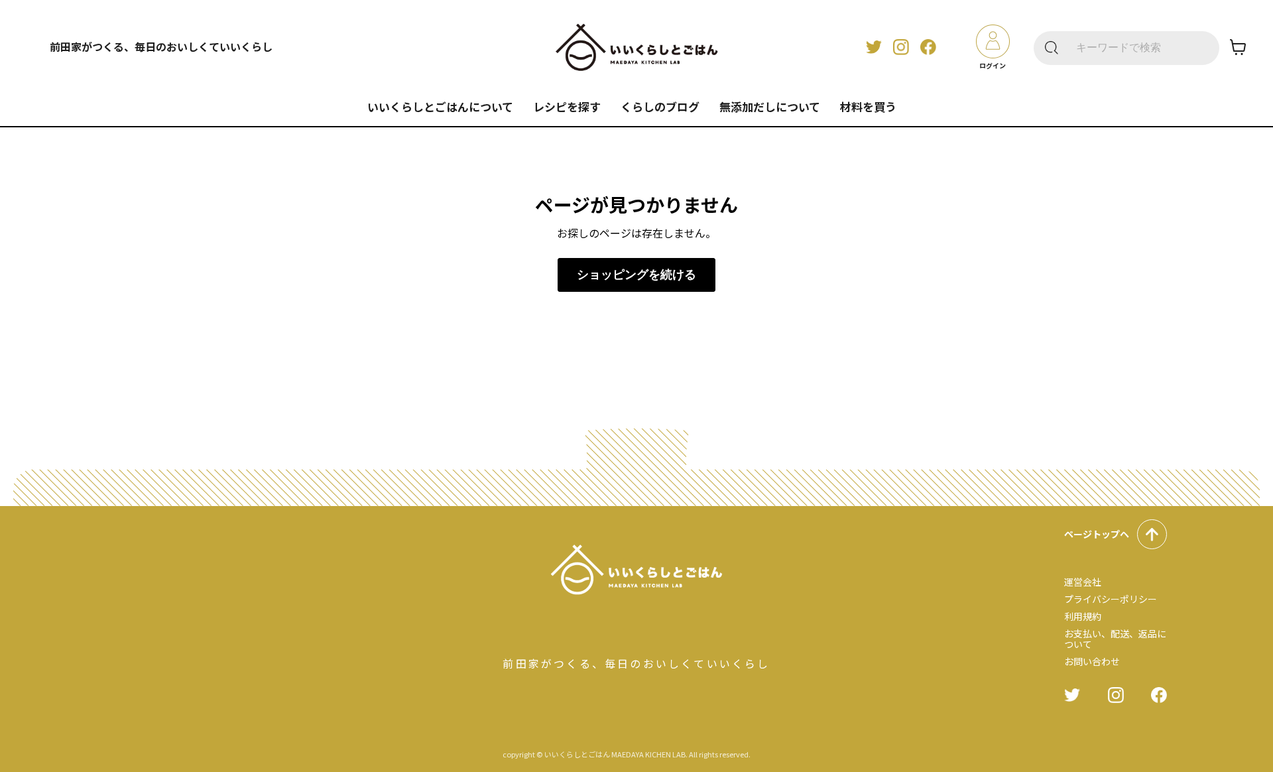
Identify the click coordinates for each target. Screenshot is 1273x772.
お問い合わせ (1092, 661)
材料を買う (868, 106)
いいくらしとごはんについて (440, 106)
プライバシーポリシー (1110, 599)
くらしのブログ (660, 106)
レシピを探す (567, 106)
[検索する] (1051, 48)
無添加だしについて (769, 106)
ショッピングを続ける (636, 275)
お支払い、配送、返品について (1115, 639)
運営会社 (1082, 581)
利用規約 (1082, 616)
